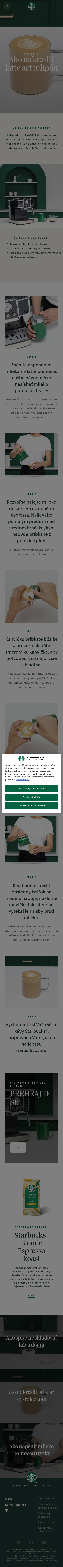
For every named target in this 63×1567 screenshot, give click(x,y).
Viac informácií (22, 780)
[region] (31, 783)
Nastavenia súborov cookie (31, 806)
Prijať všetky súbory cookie (31, 789)
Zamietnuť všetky (31, 797)
